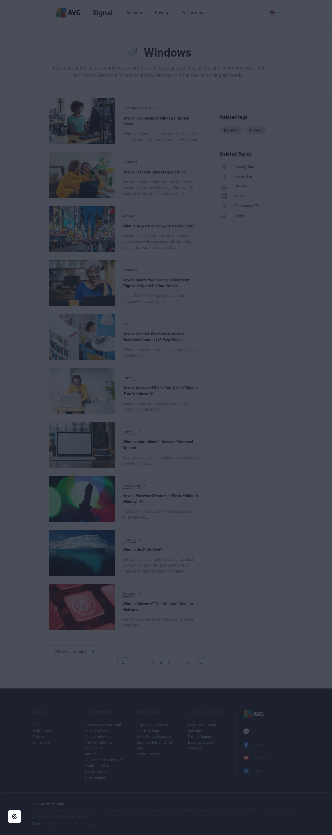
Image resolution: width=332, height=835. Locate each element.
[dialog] (166, 417)
